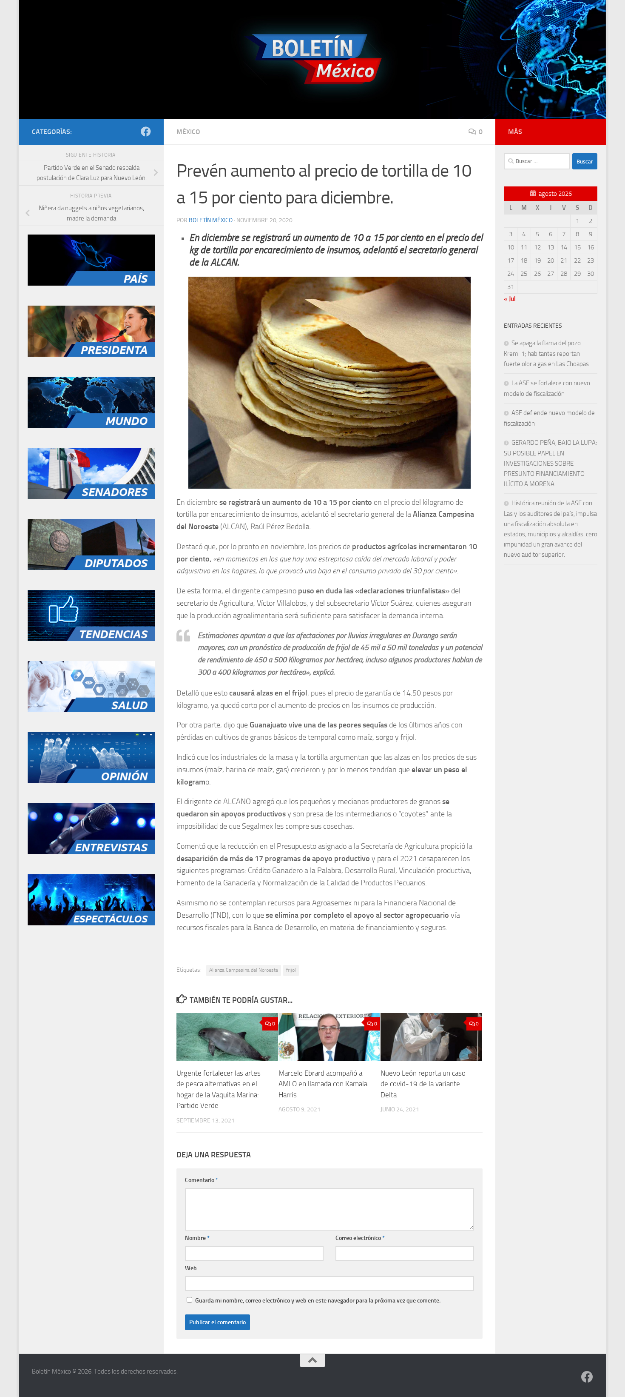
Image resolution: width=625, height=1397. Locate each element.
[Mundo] (91, 425)
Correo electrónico (360, 1238)
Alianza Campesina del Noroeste (243, 970)
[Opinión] (91, 781)
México (188, 132)
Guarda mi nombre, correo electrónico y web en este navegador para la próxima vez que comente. (317, 1300)
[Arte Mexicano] (91, 639)
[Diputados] (91, 568)
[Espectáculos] (91, 923)
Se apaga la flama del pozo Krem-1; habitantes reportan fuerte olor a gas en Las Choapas (546, 353)
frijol (291, 970)
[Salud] (91, 710)
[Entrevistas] (91, 852)
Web (191, 1268)
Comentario (201, 1180)
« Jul (510, 299)
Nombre (197, 1238)
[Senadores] (91, 497)
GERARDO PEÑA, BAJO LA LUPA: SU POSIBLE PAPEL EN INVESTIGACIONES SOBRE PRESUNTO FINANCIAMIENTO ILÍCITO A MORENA (550, 463)
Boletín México (211, 220)
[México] (91, 283)
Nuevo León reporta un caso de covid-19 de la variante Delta (423, 1084)
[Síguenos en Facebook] (146, 131)
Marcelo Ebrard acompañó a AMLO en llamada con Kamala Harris (322, 1084)
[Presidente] (91, 354)
